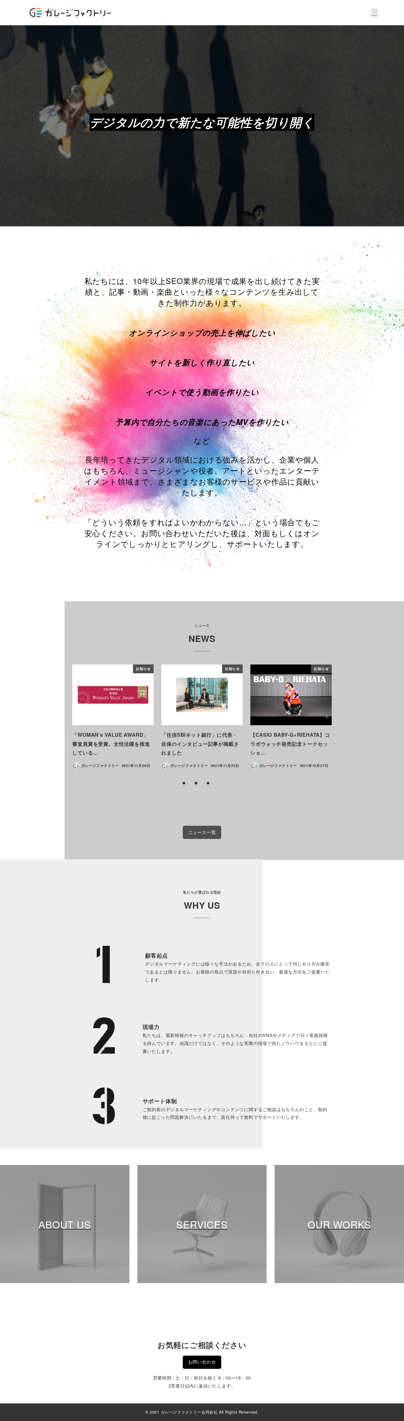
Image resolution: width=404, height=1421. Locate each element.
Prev (78, 717)
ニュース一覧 (202, 832)
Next (326, 717)
